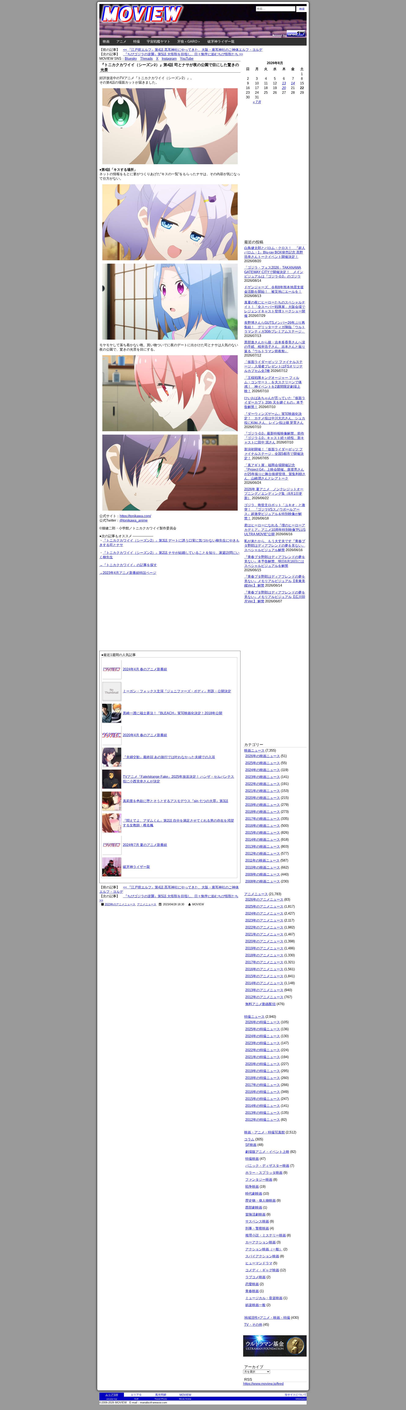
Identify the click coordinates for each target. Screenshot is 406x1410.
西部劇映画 (253, 1207)
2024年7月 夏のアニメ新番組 (145, 845)
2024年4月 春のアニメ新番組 (145, 669)
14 (293, 83)
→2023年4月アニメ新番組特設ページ (127, 573)
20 (284, 88)
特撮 (136, 41)
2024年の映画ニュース (262, 770)
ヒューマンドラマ (258, 1263)
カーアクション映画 (260, 1242)
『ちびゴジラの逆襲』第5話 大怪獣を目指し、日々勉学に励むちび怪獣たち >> (183, 54)
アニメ (121, 41)
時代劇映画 (253, 1193)
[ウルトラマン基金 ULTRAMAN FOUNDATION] (276, 1359)
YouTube (186, 58)
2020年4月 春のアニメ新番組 (145, 735)
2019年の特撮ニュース (262, 1071)
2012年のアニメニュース (264, 997)
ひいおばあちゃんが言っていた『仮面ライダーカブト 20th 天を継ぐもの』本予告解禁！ (274, 402)
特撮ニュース (254, 1016)
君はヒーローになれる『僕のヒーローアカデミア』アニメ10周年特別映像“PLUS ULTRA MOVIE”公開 (275, 529)
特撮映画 (252, 1159)
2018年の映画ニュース (262, 811)
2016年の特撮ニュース (262, 1092)
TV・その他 (253, 1324)
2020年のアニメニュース (264, 941)
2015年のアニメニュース (264, 976)
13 (284, 83)
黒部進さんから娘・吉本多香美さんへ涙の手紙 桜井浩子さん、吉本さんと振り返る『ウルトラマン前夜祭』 (274, 346)
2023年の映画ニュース (262, 777)
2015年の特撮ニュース (262, 1099)
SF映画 (250, 1145)
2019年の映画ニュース (262, 805)
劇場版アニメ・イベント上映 (267, 1152)
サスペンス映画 (257, 1221)
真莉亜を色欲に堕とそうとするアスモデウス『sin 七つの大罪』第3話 (175, 801)
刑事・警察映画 (257, 1228)
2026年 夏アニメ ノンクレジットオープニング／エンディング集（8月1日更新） (273, 493)
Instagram (169, 58)
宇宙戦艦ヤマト (158, 41)
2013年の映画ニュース (262, 846)
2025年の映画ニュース (262, 763)
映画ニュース (254, 750)
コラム (249, 1139)
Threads (146, 58)
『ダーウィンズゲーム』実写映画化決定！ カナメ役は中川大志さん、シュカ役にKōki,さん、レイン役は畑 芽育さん (274, 418)
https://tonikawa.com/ (135, 516)
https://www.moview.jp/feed (263, 1384)
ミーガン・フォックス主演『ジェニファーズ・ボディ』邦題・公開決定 (177, 691)
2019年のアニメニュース (264, 948)
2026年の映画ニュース (262, 756)
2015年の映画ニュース (262, 832)
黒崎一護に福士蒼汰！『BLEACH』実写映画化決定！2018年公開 (172, 713)
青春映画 (252, 1291)
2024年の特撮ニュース (262, 1036)
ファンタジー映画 (258, 1179)
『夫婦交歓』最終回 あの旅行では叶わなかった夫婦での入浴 (169, 757)
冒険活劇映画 (255, 1214)
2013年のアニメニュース (264, 990)
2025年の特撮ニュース (262, 1029)
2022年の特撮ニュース (262, 1050)
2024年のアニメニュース (264, 913)
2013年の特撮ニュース (262, 1112)
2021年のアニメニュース (264, 934)
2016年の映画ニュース (262, 825)
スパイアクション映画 (262, 1256)
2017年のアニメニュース (264, 962)
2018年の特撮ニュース (262, 1078)
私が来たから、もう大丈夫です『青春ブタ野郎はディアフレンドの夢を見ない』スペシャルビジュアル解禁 (274, 545)
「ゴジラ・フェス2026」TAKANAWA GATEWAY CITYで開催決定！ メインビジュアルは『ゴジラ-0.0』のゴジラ (273, 272)
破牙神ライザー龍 (221, 41)
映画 (106, 41)
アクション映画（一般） (264, 1249)
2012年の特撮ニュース (262, 1119)
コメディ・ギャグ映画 (262, 1270)
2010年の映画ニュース (262, 867)
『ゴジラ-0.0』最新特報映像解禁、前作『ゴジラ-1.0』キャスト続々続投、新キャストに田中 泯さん (274, 438)
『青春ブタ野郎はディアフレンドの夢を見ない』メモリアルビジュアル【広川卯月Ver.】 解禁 (274, 597)
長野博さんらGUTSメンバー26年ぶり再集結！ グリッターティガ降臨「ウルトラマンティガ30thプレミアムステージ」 (274, 327)
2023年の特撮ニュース (262, 1043)
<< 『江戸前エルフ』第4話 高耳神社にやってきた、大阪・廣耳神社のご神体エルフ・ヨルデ (192, 50)
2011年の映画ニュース (262, 860)
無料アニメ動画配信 (260, 1004)
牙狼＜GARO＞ (189, 41)
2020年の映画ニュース (262, 798)
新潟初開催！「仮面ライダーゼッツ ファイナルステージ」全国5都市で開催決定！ (274, 453)
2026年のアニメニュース (264, 899)
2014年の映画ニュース (262, 839)
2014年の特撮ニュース (262, 1106)
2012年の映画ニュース (262, 853)
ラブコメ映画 (255, 1277)
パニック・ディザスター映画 (267, 1165)
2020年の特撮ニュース (262, 1064)
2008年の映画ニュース (262, 881)
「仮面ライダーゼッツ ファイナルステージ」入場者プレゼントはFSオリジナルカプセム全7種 (273, 366)
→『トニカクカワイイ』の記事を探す (128, 565)
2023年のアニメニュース (120, 904)
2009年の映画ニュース (262, 874)
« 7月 (257, 102)
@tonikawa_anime (133, 520)
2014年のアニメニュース (264, 983)
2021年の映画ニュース (262, 791)
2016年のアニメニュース (264, 969)
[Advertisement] (134, 605)
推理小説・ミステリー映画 (265, 1235)
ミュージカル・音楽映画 (264, 1298)
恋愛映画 (252, 1284)
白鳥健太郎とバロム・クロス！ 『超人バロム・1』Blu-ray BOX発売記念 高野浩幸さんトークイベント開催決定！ (274, 252)
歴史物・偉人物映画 (260, 1200)
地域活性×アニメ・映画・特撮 (267, 1317)
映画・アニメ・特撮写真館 (264, 1132)
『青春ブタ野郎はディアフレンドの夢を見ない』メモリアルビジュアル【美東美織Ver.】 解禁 (274, 581)
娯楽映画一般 (255, 1305)
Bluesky (131, 58)
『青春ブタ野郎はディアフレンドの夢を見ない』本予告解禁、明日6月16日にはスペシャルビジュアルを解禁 (274, 561)
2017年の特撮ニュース (262, 1085)
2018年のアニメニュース (264, 955)
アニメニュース (146, 904)
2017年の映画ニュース (262, 818)
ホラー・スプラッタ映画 (264, 1172)
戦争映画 (252, 1186)
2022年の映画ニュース (262, 784)
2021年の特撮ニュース (262, 1057)
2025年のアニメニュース (264, 906)
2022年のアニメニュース (264, 927)
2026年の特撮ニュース (262, 1022)
